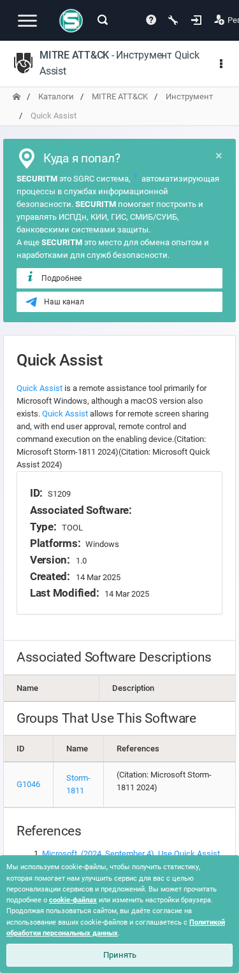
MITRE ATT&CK (120, 96)
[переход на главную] (16, 96)
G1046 (28, 784)
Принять (119, 955)
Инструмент (189, 96)
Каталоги (56, 96)
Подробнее (61, 278)
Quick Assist (39, 388)
